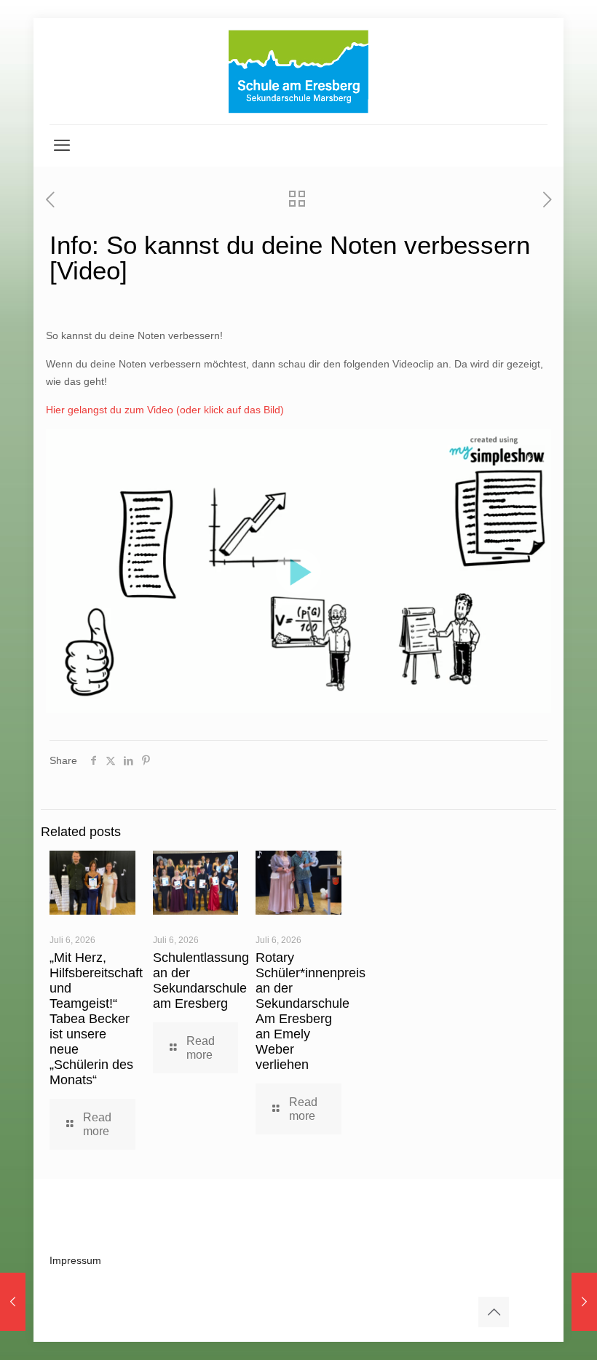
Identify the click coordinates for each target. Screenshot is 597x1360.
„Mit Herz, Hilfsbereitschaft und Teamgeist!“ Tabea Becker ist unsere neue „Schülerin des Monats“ (96, 1018)
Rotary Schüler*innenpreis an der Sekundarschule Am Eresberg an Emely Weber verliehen (310, 1011)
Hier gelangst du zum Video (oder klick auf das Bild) (165, 409)
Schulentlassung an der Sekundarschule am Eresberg (201, 980)
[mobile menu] (62, 145)
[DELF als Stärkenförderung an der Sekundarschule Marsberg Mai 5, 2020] (12, 1302)
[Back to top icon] (493, 1312)
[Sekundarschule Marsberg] (298, 71)
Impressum (75, 1260)
